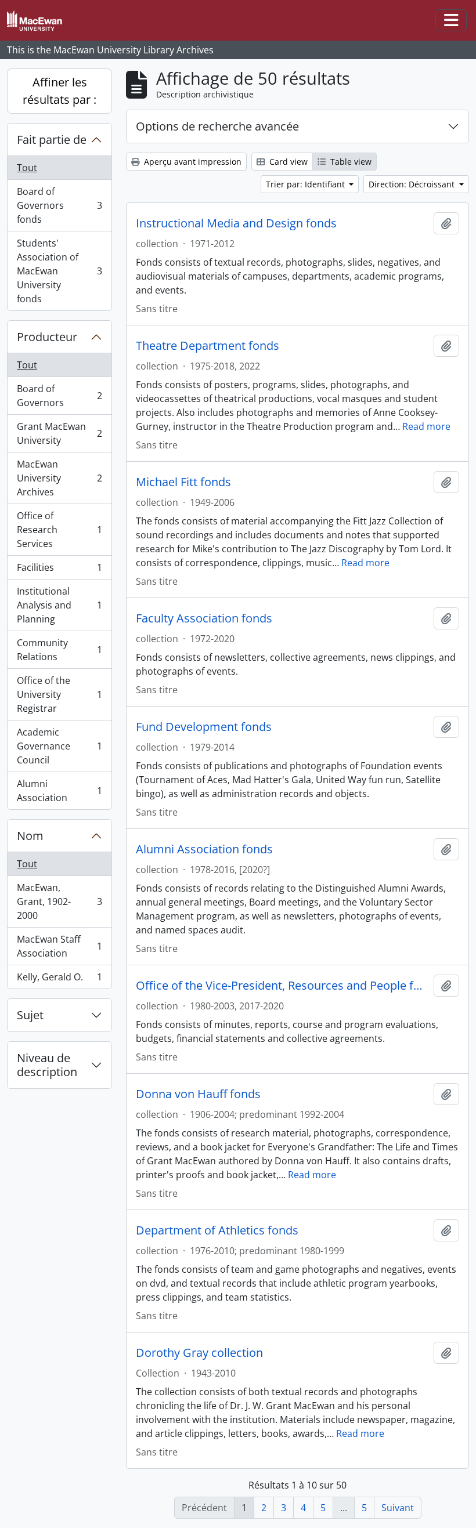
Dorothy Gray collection (199, 1353)
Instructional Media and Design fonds (236, 223)
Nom (30, 835)
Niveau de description (47, 1065)
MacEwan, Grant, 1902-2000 (59, 901)
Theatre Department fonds (207, 346)
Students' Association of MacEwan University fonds (59, 271)
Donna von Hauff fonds (198, 1094)
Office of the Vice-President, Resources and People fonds (282, 986)
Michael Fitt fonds (183, 482)
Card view (287, 161)
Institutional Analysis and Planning (59, 605)
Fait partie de (51, 139)
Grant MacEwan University (59, 433)
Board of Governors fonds (59, 205)
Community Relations (59, 649)
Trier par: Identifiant (306, 184)
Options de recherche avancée (217, 126)
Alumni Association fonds (204, 849)
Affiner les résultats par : (59, 90)
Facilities (59, 570)
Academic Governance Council (59, 746)
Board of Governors (59, 395)
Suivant (397, 1507)
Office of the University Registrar (59, 694)
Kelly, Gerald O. (59, 980)
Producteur (47, 337)
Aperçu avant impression (191, 161)
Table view (350, 161)
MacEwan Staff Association (59, 946)
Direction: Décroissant (413, 184)
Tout (27, 167)
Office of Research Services (59, 529)
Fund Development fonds (204, 727)
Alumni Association (59, 790)
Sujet (30, 1015)
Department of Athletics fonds (217, 1230)
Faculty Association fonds (204, 618)
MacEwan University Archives (59, 478)
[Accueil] (39, 20)
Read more (426, 426)
